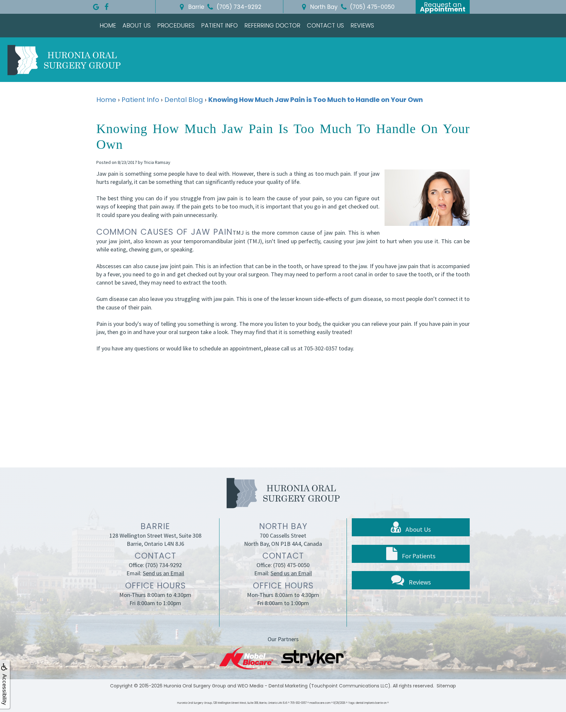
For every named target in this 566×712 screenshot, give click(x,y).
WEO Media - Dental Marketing (272, 685)
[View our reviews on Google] (96, 5)
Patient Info (219, 25)
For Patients (418, 556)
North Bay (323, 7)
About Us (137, 25)
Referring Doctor (272, 25)
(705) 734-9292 (163, 565)
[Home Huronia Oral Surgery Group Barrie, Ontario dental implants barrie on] (64, 59)
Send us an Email (163, 573)
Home (108, 25)
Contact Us (325, 25)
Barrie (195, 7)
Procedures (176, 25)
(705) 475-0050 (291, 565)
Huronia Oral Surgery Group (195, 685)
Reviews (362, 25)
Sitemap (446, 685)
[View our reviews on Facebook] (106, 5)
